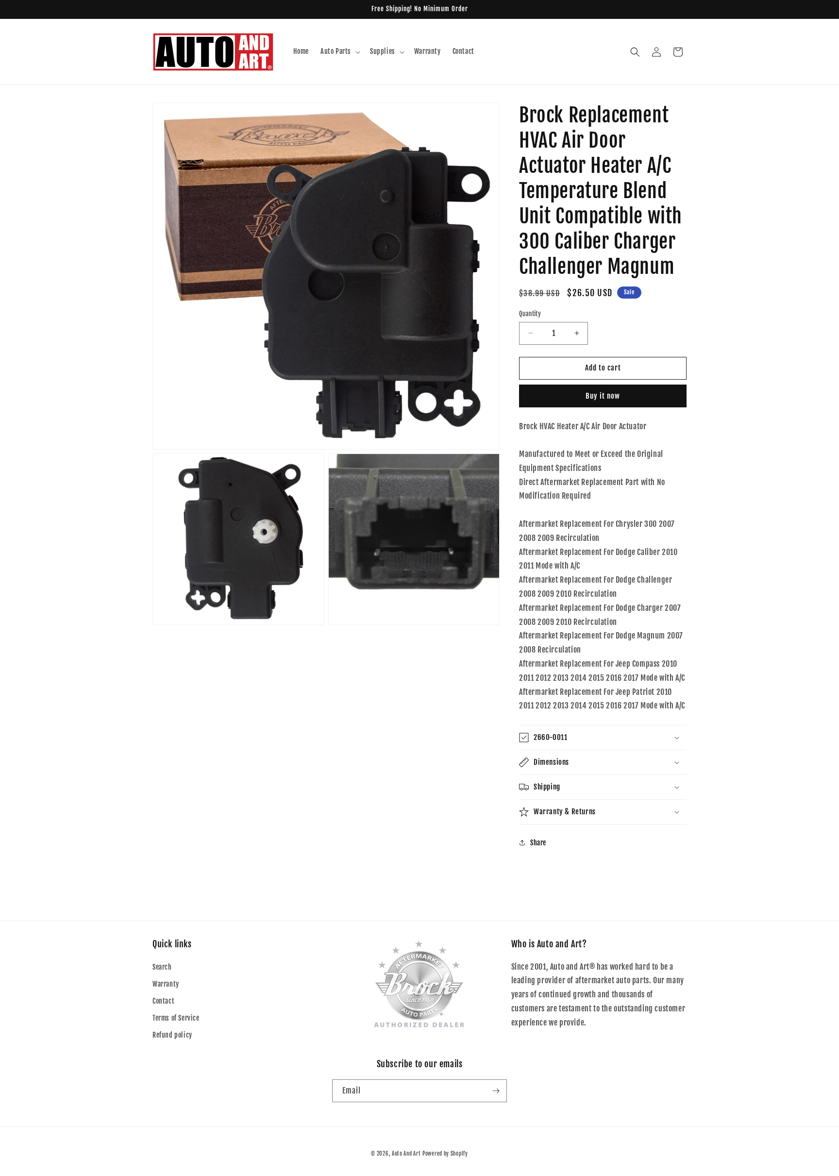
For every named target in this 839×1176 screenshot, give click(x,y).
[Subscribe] (495, 1090)
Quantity (530, 314)
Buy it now (603, 396)
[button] (339, 51)
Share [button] (538, 843)
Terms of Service (176, 1018)
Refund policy (172, 1035)
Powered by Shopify (445, 1153)
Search (162, 967)
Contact (163, 1001)
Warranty (165, 984)
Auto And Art (406, 1153)
